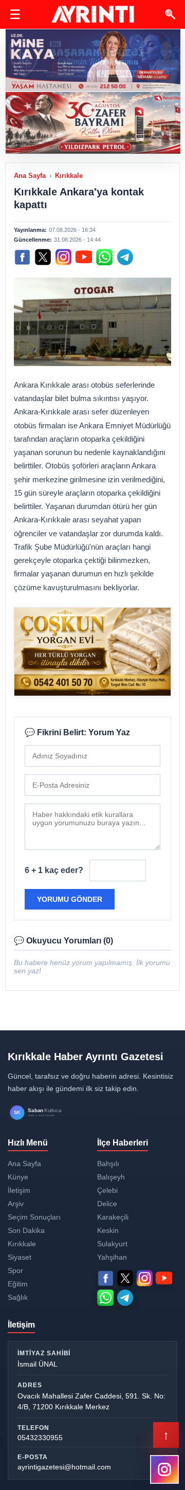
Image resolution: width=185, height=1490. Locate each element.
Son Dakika (26, 1230)
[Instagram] (63, 257)
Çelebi (107, 1190)
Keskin (108, 1230)
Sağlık (18, 1297)
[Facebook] (22, 257)
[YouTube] (84, 257)
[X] (42, 257)
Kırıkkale (69, 175)
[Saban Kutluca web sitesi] (46, 1112)
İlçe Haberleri (122, 1142)
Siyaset (19, 1257)
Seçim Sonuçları (34, 1217)
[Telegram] (125, 257)
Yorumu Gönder (69, 899)
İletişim (19, 1190)
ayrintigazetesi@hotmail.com (64, 1467)
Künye (18, 1177)
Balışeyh (111, 1177)
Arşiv (16, 1204)
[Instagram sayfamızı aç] (164, 1469)
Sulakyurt (112, 1244)
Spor (15, 1270)
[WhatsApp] (104, 257)
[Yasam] (93, 60)
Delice (107, 1204)
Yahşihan (112, 1257)
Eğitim (18, 1284)
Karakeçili (112, 1217)
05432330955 (40, 1437)
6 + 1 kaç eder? (54, 870)
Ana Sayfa (30, 175)
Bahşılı (108, 1163)
